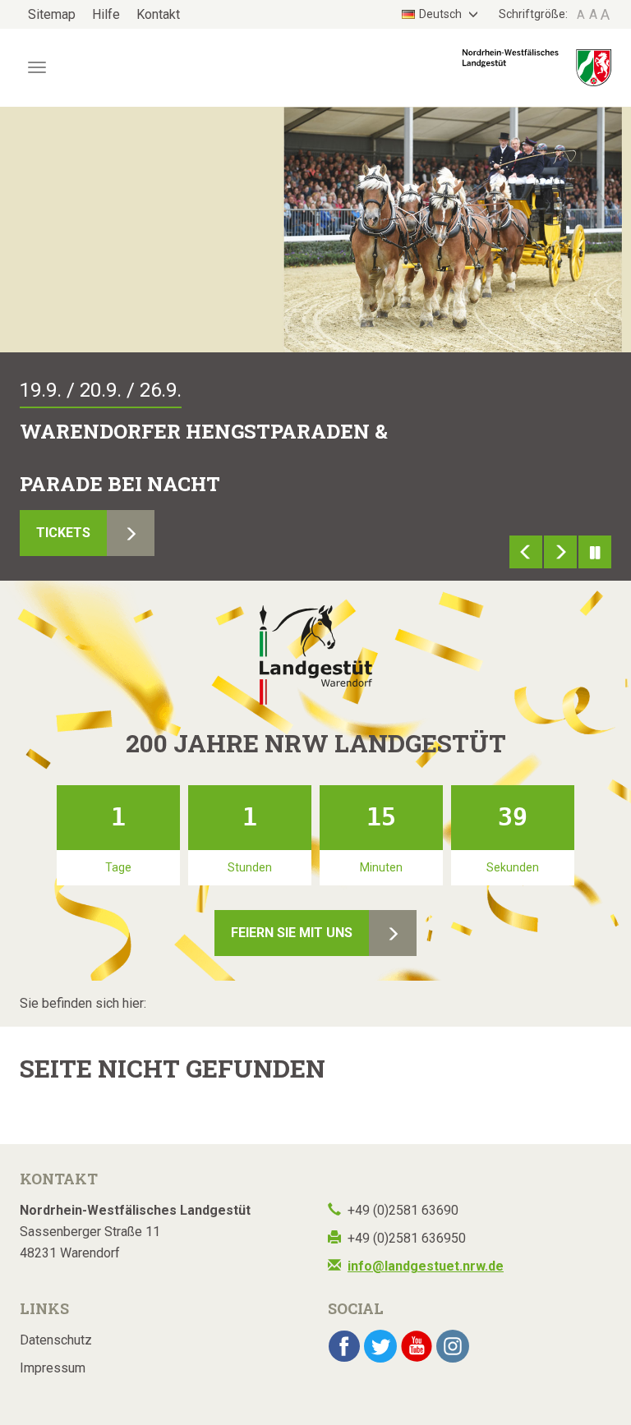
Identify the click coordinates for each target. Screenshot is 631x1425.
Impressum (52, 1368)
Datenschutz (56, 1340)
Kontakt (158, 14)
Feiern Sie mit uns (291, 932)
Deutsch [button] (441, 14)
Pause (594, 552)
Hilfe (106, 14)
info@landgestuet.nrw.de (426, 1266)
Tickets (63, 532)
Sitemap (52, 14)
